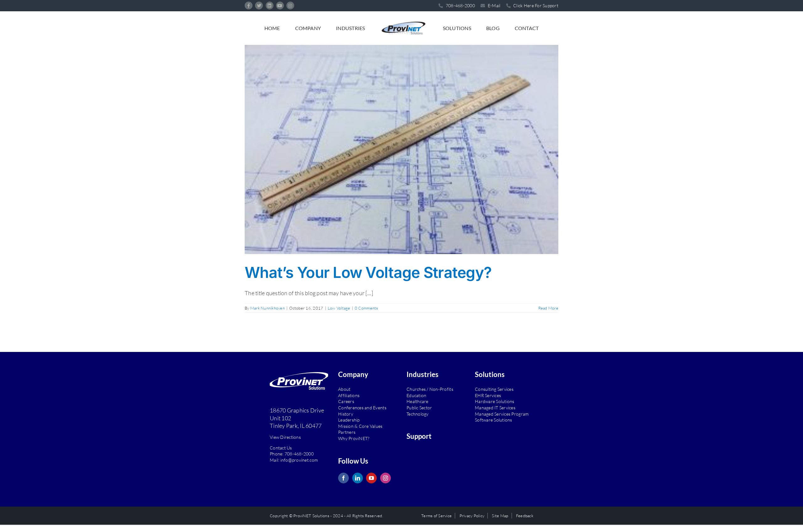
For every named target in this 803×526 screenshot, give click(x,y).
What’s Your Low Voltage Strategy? (368, 272)
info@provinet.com (299, 460)
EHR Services (488, 395)
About (344, 389)
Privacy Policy (472, 515)
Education (416, 395)
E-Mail (493, 5)
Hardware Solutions (494, 401)
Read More (548, 308)
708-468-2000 (299, 453)
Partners (346, 432)
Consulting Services (494, 389)
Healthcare (417, 401)
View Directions (285, 437)
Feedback (524, 515)
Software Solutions (493, 419)
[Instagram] (385, 478)
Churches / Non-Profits (430, 389)
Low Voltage (339, 308)
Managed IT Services (495, 407)
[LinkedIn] (357, 478)
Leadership (349, 419)
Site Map (500, 515)
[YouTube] (371, 478)
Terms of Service (436, 515)
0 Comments (366, 308)
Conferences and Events (362, 407)
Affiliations (348, 395)
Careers (346, 401)
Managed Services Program (502, 414)
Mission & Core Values (360, 426)
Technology (418, 414)
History (345, 414)
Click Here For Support (535, 5)
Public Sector (419, 407)
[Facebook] (343, 478)
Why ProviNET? (353, 438)
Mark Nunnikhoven (267, 308)
